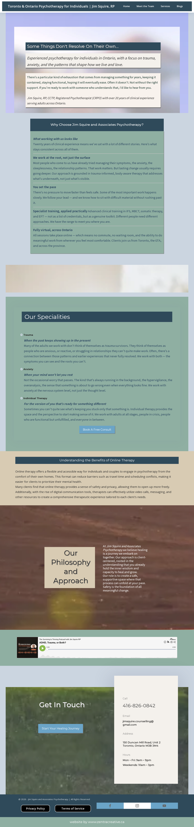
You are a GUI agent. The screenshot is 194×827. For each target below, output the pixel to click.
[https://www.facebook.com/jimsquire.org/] (110, 805)
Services (165, 6)
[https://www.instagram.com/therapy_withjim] (137, 805)
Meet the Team (145, 6)
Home (126, 6)
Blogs (180, 6)
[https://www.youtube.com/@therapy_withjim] (164, 805)
